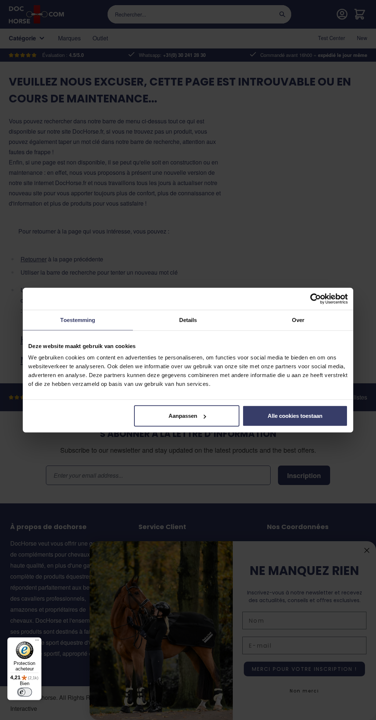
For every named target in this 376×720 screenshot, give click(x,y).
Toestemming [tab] (77, 319)
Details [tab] (188, 319)
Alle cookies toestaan (295, 416)
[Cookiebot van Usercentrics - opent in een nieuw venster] (315, 298)
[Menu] (37, 641)
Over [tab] (298, 319)
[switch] (24, 692)
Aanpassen (183, 416)
